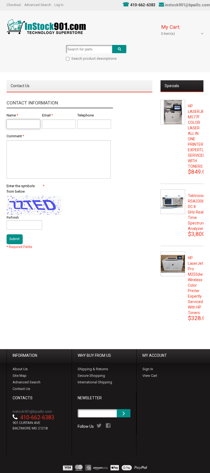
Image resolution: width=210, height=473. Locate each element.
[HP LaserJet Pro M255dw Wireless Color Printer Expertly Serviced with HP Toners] (173, 264)
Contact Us (21, 389)
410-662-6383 (142, 5)
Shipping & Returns (93, 369)
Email (46, 115)
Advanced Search (37, 5)
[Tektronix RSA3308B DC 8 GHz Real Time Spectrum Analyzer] (173, 201)
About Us (20, 369)
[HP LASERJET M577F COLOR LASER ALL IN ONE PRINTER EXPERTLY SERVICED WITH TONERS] (173, 112)
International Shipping (95, 382)
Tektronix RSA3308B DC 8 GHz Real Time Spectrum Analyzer (197, 212)
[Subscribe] (123, 413)
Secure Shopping (91, 376)
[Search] (119, 49)
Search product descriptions (93, 58)
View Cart (149, 376)
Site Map (20, 376)
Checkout (14, 5)
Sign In (147, 369)
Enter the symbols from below (24, 188)
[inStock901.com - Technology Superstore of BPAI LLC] (46, 26)
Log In (58, 5)
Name (11, 115)
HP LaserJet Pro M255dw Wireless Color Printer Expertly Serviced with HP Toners (195, 285)
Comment (14, 136)
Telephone (85, 115)
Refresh (13, 217)
